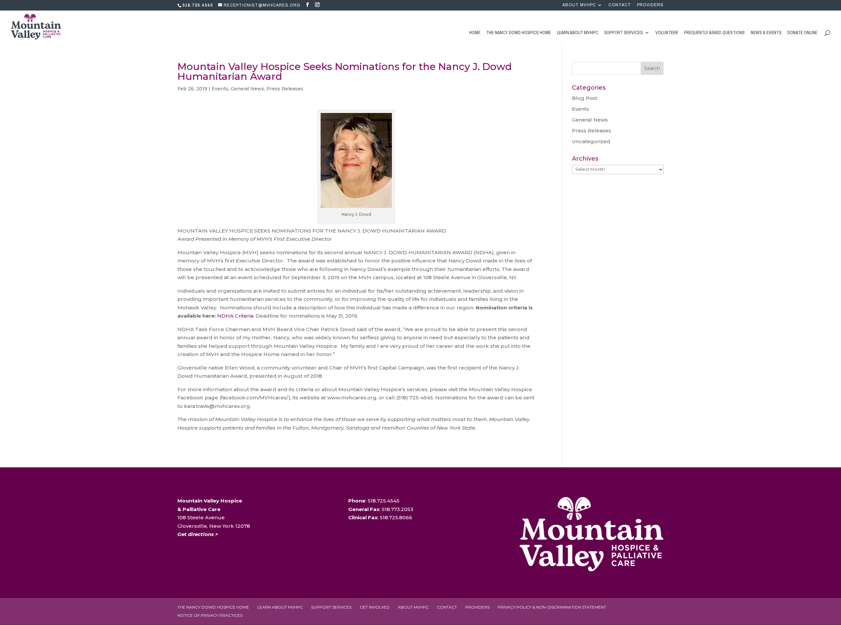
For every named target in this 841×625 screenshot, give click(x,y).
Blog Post (584, 98)
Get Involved (375, 607)
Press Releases (284, 89)
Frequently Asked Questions (714, 32)
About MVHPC (579, 5)
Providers (650, 5)
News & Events (766, 32)
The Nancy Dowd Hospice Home (518, 32)
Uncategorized (591, 141)
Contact (619, 5)
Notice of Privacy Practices (209, 615)
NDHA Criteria (235, 316)
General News (247, 89)
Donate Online (802, 32)
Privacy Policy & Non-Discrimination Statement (552, 607)
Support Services (623, 32)
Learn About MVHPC (577, 32)
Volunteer (666, 32)
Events (220, 89)
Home (474, 32)
